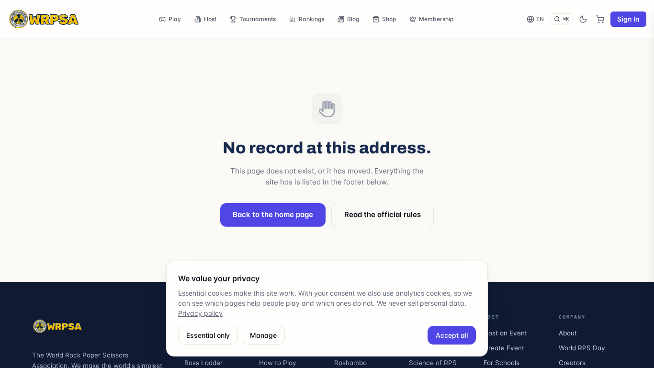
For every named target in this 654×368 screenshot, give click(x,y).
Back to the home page (273, 214)
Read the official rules (382, 214)
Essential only (208, 335)
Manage (263, 335)
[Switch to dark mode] (583, 19)
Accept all (452, 335)
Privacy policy (200, 313)
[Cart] (600, 19)
